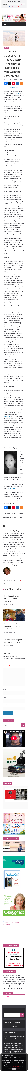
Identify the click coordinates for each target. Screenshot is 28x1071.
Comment (6, 666)
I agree (14, 1069)
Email (5, 697)
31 (14, 645)
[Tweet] (9, 83)
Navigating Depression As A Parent (13, 519)
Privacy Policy (6, 997)
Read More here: (16, 1065)
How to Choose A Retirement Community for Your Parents (13, 626)
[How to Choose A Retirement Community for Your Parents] (14, 610)
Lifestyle (7, 47)
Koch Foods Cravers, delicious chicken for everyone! (11, 598)
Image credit (14, 87)
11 (14, 604)
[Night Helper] (14, 14)
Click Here (14, 1026)
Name (5, 689)
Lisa (15, 79)
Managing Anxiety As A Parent (14, 514)
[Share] (5, 83)
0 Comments (20, 79)
